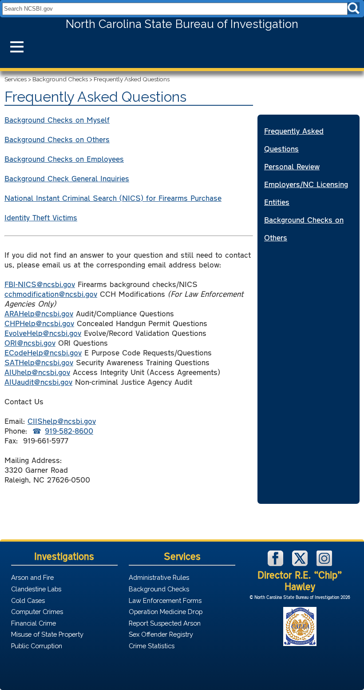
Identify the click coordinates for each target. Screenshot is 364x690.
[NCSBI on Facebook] (276, 563)
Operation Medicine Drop (165, 611)
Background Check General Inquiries (66, 178)
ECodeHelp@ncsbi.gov (43, 352)
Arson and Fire (32, 577)
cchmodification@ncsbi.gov (50, 294)
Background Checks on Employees (64, 159)
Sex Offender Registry (161, 634)
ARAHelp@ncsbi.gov (38, 313)
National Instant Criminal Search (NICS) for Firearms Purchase (113, 198)
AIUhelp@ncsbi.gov (37, 372)
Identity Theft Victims (40, 217)
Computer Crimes (37, 611)
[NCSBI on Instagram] (324, 563)
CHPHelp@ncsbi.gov (39, 323)
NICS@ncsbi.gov (46, 284)
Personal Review (292, 166)
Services (15, 79)
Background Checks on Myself (57, 119)
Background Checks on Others (57, 139)
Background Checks (60, 79)
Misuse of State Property (47, 634)
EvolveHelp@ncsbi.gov (42, 333)
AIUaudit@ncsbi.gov (38, 382)
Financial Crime (33, 623)
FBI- (11, 284)
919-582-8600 (69, 430)
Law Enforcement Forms (165, 600)
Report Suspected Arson (165, 623)
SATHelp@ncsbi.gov (38, 362)
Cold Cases (28, 600)
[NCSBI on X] (301, 563)
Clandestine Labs (36, 589)
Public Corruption (36, 646)
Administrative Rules (159, 577)
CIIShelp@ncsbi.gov (62, 421)
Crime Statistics (151, 646)
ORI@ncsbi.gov (29, 342)
